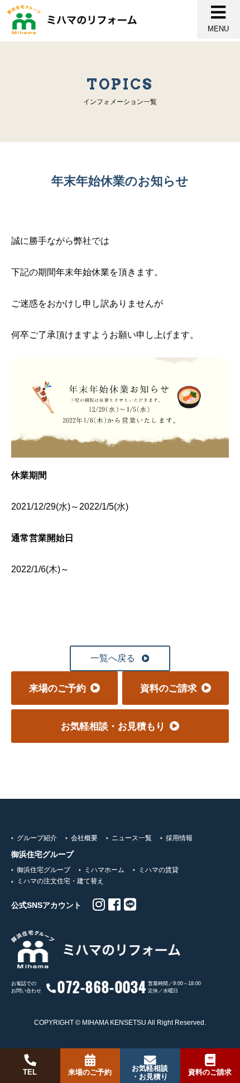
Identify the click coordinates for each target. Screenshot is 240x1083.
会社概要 (84, 838)
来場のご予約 (57, 688)
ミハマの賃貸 (158, 870)
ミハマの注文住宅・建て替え (60, 881)
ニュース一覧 (132, 838)
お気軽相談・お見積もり (113, 726)
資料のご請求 (168, 688)
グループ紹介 (37, 838)
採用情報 (179, 838)
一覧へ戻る (112, 658)
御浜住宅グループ (43, 870)
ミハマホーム (104, 870)
